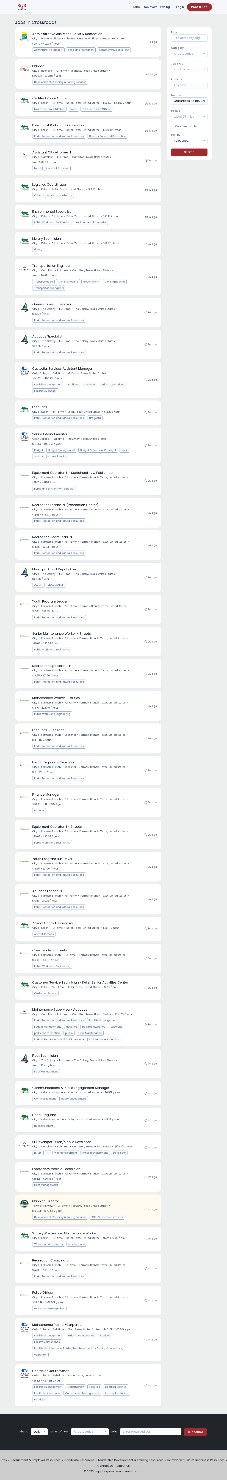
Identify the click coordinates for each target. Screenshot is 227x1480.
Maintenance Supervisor (104, 1039)
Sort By (175, 135)
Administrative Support (48, 50)
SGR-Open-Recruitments (107, 1217)
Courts (38, 585)
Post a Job (199, 7)
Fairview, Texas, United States (89, 1206)
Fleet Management (46, 1071)
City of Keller (40, 103)
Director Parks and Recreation (107, 136)
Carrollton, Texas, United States (91, 157)
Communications (45, 1098)
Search (189, 152)
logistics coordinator (59, 195)
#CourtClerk (55, 585)
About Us (123, 1466)
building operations (112, 384)
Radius (175, 111)
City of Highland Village (46, 38)
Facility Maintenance (47, 1342)
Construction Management (82, 1393)
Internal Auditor (57, 456)
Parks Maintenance (90, 1033)
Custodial (89, 384)
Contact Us (105, 1466)
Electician (40, 1399)
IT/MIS (38, 1153)
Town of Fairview (42, 1206)
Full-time (70, 38)
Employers (150, 7)
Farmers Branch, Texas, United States (102, 477)
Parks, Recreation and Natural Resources (59, 136)
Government (91, 281)
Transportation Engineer (49, 288)
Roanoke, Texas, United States (89, 70)
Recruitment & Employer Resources (35, 1460)
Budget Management (61, 450)
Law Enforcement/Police (49, 109)
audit (124, 450)
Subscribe (195, 1432)
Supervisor (117, 1026)
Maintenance (76, 1244)
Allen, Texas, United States (84, 1329)
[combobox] (189, 53)
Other (37, 195)
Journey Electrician (116, 1393)
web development (65, 1153)
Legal (37, 168)
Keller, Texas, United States (83, 103)
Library (38, 249)
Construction (76, 1387)
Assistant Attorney (57, 168)
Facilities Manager (45, 391)
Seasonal (70, 735)
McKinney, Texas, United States (87, 373)
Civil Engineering (68, 281)
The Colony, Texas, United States (94, 309)
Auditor (38, 456)
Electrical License (115, 1387)
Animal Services (44, 934)
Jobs (136, 7)
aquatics (71, 1026)
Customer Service (45, 993)
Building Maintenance (81, 1335)
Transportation (43, 281)
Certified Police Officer (96, 109)
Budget (38, 450)
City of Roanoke (42, 70)
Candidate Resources (79, 1460)
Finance (39, 810)
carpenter (40, 1354)
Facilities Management (48, 384)
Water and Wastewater (48, 1244)
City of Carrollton (43, 157)
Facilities (73, 384)
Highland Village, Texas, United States (102, 38)
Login (180, 7)
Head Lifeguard (43, 1125)
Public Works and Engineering (52, 222)
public (69, 1033)
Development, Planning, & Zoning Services (60, 82)
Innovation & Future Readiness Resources (196, 1460)
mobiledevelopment (95, 1153)
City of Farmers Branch (46, 477)
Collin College (40, 373)
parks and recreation (81, 50)
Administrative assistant (114, 50)
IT (48, 1153)
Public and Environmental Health (54, 488)
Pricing (165, 7)
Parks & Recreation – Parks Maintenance (59, 1039)
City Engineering (115, 281)
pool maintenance (93, 1026)
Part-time (58, 412)
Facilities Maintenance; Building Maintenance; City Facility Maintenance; (78, 1348)
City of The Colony (44, 309)
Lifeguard (95, 418)
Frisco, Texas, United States (84, 1375)
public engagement (73, 1098)
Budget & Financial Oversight (98, 450)
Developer (119, 1153)
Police (73, 109)
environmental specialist (91, 222)
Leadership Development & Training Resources (130, 1460)
